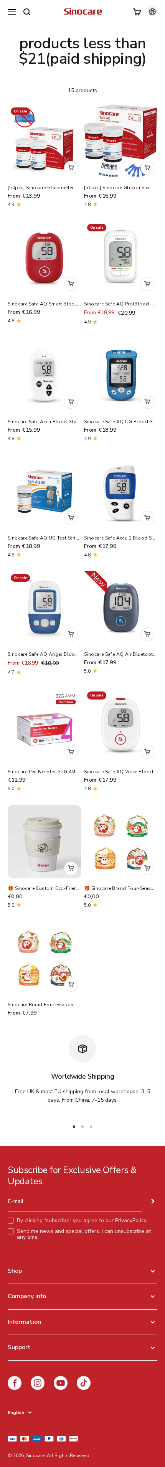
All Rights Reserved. (69, 1455)
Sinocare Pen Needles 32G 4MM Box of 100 (57, 772)
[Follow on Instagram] (38, 1383)
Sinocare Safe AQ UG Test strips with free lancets (66, 538)
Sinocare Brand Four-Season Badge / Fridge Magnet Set (71, 1005)
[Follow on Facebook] (14, 1383)
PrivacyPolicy (130, 1220)
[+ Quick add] (71, 168)
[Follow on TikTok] (84, 1383)
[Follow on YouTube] (61, 1383)
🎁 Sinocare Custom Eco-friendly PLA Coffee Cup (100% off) (78, 888)
